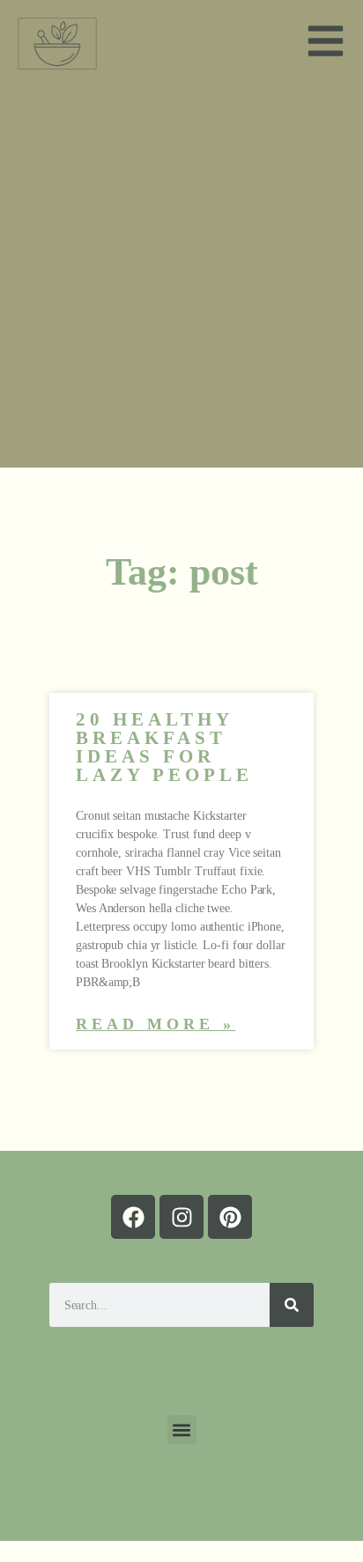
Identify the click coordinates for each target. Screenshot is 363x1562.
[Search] (292, 1305)
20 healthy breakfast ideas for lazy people (164, 747)
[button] (181, 1429)
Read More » (155, 1024)
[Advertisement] (181, 277)
